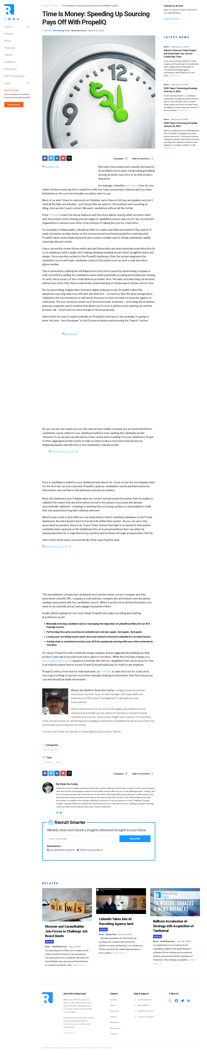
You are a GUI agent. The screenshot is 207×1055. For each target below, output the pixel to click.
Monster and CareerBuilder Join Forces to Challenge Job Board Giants (66, 931)
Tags (49, 757)
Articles (8, 33)
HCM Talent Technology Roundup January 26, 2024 (180, 124)
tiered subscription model (57, 660)
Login (7, 83)
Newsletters (54, 846)
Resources (10, 69)
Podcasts (9, 48)
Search (8, 26)
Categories (51, 745)
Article (48, 30)
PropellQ (54, 214)
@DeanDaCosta (99, 731)
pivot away (131, 185)
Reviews (47, 762)
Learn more (69, 1033)
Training (114, 1034)
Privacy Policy (106, 1048)
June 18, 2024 (184, 941)
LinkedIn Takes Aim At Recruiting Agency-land (116, 921)
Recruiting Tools (61, 30)
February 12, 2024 (180, 47)
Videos (8, 55)
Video (58, 762)
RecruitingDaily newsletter (62, 850)
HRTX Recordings (14, 76)
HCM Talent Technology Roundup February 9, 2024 (180, 90)
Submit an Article (173, 6)
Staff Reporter (59, 946)
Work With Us (143, 1005)
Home (45, 6)
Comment (118, 158)
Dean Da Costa (79, 30)
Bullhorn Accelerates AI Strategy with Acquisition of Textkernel (173, 926)
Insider (11, 90)
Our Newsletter (144, 1000)
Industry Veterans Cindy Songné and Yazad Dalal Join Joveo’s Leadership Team (180, 53)
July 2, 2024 (75, 946)
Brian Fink (111, 934)
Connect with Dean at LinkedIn (60, 731)
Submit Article (171, 19)
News (7, 40)
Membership (14, 104)
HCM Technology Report (91, 850)
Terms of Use (90, 1048)
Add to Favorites (141, 158)
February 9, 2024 (179, 84)
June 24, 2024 (125, 934)
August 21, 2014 (96, 30)
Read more (174, 76)
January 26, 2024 (179, 119)
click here (105, 671)
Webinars (9, 62)
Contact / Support (145, 1017)
